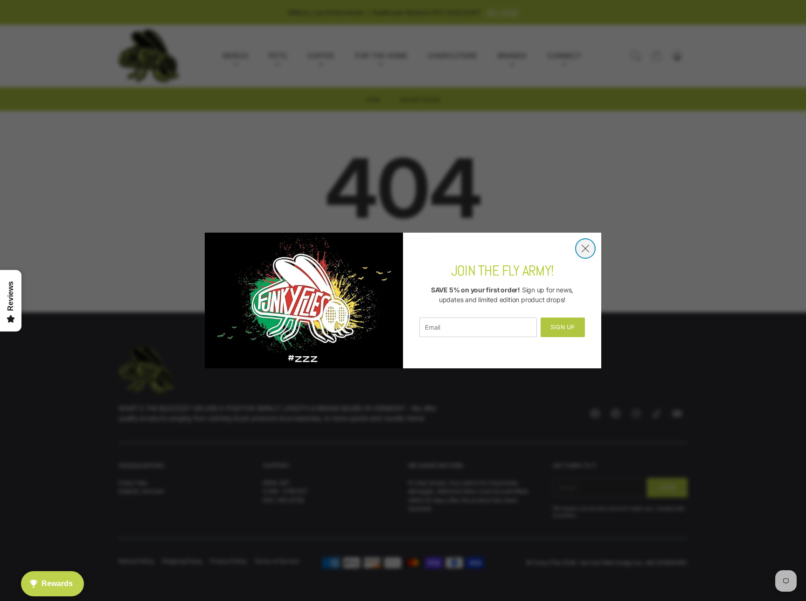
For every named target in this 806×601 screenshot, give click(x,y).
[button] (585, 248)
